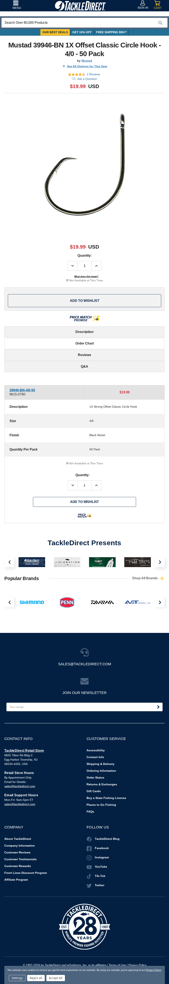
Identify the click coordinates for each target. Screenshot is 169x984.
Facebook (102, 848)
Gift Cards (94, 791)
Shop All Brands (145, 578)
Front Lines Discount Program (25, 872)
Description (84, 332)
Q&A (84, 366)
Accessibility (96, 750)
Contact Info (95, 757)
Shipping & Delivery (100, 764)
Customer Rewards (17, 866)
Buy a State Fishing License (106, 798)
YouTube (101, 866)
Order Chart (84, 343)
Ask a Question (87, 78)
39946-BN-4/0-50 (22, 390)
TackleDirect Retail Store (24, 750)
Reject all (36, 978)
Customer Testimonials (20, 859)
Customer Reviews (17, 852)
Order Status (95, 777)
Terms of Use (117, 965)
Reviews (84, 355)
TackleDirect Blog (107, 838)
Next (160, 562)
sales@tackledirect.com (19, 786)
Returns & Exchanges (102, 784)
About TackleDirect (17, 838)
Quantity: (84, 255)
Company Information (19, 845)
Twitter (99, 885)
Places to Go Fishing (101, 804)
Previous (9, 562)
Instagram (102, 857)
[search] (160, 23)
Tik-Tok (100, 876)
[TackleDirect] (80, 5)
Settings (17, 978)
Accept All (55, 978)
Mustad (87, 60)
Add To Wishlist (84, 300)
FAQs (90, 811)
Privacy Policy (137, 965)
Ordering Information (101, 770)
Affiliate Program (16, 879)
